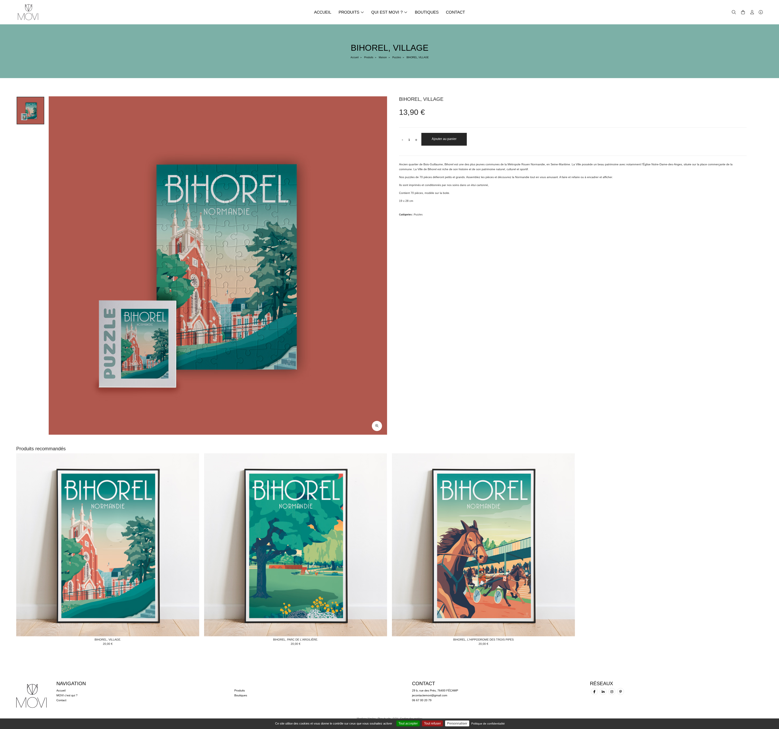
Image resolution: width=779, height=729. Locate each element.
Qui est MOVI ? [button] (387, 12)
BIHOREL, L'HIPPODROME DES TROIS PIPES (483, 639)
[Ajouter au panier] (190, 462)
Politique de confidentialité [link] (488, 723)
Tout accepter (408, 723)
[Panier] (743, 12)
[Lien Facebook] (594, 691)
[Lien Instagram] (611, 691)
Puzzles (396, 57)
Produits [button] (349, 12)
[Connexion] (752, 12)
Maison (383, 57)
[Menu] (761, 12)
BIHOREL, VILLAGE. (108, 639)
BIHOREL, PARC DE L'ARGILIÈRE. (295, 639)
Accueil (322, 12)
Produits (368, 57)
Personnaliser (457, 723)
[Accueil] (28, 12)
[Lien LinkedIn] (603, 691)
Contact (455, 12)
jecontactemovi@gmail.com (429, 695)
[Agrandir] (377, 426)
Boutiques (427, 12)
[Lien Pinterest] (620, 691)
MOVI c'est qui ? (66, 695)
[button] (733, 12)
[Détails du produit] (107, 544)
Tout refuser (432, 723)
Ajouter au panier (444, 139)
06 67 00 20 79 (421, 700)
